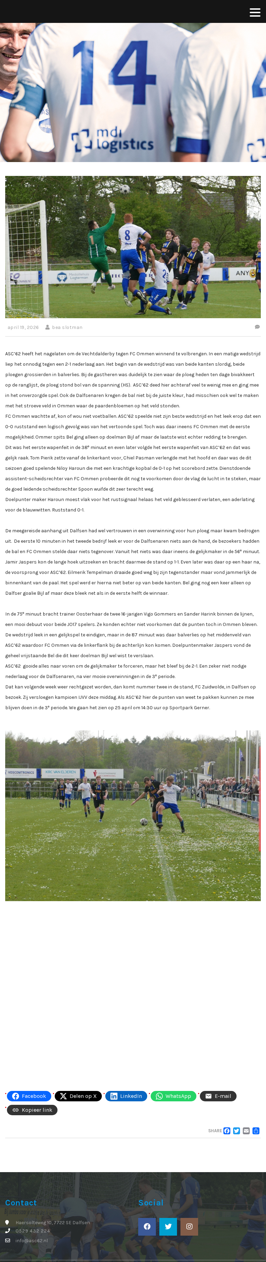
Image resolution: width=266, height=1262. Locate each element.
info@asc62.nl (32, 1241)
